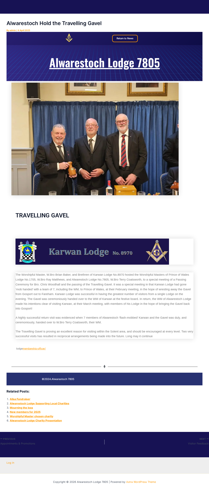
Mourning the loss (21, 407)
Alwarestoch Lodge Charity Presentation (36, 420)
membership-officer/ (34, 348)
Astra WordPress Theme (141, 481)
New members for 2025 (25, 412)
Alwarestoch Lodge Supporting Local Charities (39, 403)
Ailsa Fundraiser (20, 399)
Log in (10, 462)
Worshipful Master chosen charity (31, 416)
